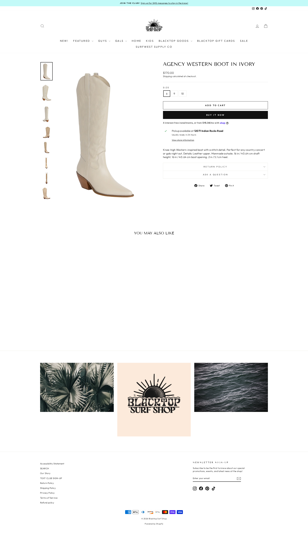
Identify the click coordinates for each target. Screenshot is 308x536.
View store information (183, 140)
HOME (136, 40)
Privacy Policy (47, 492)
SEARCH (44, 468)
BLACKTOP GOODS (174, 40)
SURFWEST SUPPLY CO (154, 46)
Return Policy (215, 166)
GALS (119, 40)
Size (166, 87)
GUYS (103, 40)
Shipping (167, 76)
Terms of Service (48, 497)
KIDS (150, 40)
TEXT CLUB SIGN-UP (51, 478)
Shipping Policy (48, 488)
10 (182, 93)
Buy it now (215, 115)
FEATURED (82, 40)
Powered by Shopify (154, 524)
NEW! (64, 40)
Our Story (45, 473)
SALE (244, 40)
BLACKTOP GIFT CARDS (216, 40)
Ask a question (215, 174)
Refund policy (47, 502)
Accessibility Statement (52, 463)
